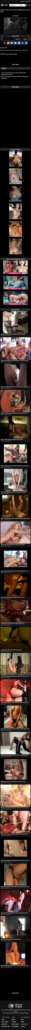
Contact (23, 1026)
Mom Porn (4, 1024)
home (3, 1019)
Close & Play (15, 36)
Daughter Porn (6, 1026)
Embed (25, 39)
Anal (7, 54)
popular (14, 1022)
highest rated (15, 1024)
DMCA (22, 1019)
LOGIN (22, 1)
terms (22, 1022)
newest (13, 1019)
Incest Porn (5, 1022)
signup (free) (4, 78)
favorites (18, 39)
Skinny (15, 54)
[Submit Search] (26, 5)
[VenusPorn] (4, 5)
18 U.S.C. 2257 (24, 1024)
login (26, 76)
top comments (15, 1026)
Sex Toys (11, 54)
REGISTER (27, 1)
